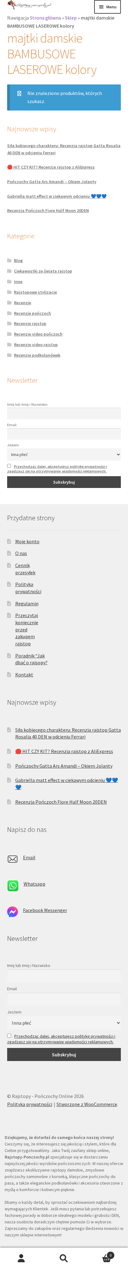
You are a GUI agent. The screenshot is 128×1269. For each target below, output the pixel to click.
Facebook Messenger (45, 910)
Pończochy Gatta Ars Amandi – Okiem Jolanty (51, 181)
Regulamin (27, 603)
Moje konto (27, 541)
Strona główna (45, 18)
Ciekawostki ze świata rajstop (43, 271)
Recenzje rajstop (30, 323)
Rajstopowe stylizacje (35, 292)
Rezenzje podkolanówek (37, 355)
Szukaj (64, 1258)
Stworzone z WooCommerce (87, 1104)
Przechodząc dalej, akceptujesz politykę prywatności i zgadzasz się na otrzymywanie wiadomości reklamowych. (57, 468)
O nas (21, 553)
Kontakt (24, 674)
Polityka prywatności (29, 1104)
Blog (18, 260)
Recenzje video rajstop (36, 344)
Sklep (71, 18)
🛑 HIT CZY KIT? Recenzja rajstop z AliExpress (51, 167)
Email (11, 424)
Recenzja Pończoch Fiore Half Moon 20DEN (48, 210)
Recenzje (22, 302)
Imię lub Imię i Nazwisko (27, 404)
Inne (18, 281)
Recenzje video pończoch (38, 334)
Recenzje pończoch (32, 313)
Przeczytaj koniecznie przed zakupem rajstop (26, 629)
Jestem (13, 445)
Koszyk (98, 1253)
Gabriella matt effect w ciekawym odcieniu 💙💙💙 (57, 196)
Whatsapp (34, 884)
